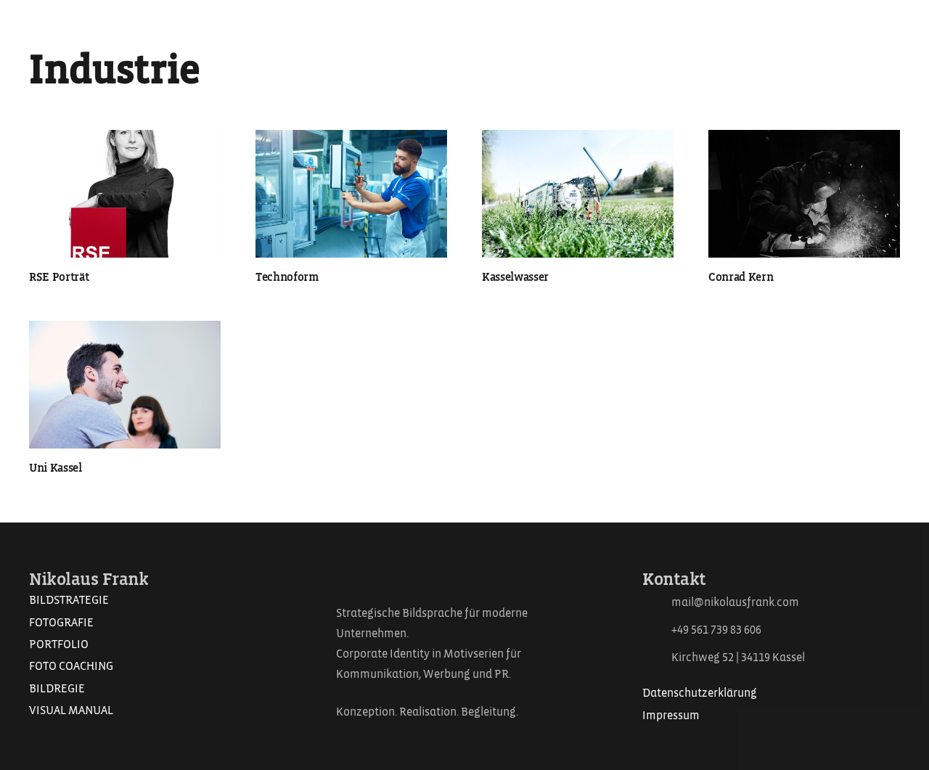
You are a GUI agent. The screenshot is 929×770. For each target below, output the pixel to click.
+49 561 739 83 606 (716, 629)
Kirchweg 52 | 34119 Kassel (738, 657)
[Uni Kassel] (125, 385)
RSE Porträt (59, 277)
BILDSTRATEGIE (69, 600)
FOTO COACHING (71, 666)
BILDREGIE (57, 688)
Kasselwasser (515, 277)
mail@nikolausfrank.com (735, 602)
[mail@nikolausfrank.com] (656, 603)
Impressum (671, 715)
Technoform (287, 277)
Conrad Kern (740, 277)
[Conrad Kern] (804, 194)
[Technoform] (351, 194)
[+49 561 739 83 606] (656, 630)
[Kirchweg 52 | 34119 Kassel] (656, 658)
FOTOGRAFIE (61, 622)
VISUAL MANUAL (71, 710)
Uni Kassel (55, 468)
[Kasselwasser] (578, 194)
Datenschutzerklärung (699, 693)
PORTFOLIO (59, 644)
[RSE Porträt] (125, 194)
